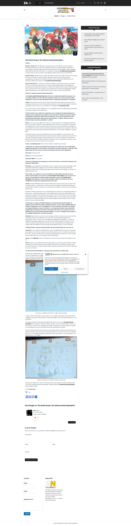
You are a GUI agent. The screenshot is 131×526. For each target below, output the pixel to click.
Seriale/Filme (71, 16)
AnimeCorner (32, 389)
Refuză (65, 268)
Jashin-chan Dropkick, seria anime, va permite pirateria (94, 59)
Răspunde (72, 422)
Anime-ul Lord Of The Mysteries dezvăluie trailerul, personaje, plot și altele (93, 47)
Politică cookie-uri (64, 272)
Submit (27, 514)
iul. (75, 53)
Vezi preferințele (80, 268)
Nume (26, 444)
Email (53, 444)
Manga (63, 16)
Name (26, 483)
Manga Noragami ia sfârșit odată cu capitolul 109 (93, 53)
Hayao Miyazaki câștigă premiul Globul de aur (94, 40)
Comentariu (28, 434)
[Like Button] (26, 392)
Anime (56, 16)
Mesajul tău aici (29, 499)
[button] (85, 254)
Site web (27, 452)
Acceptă (51, 268)
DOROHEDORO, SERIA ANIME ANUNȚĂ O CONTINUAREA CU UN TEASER (94, 34)
